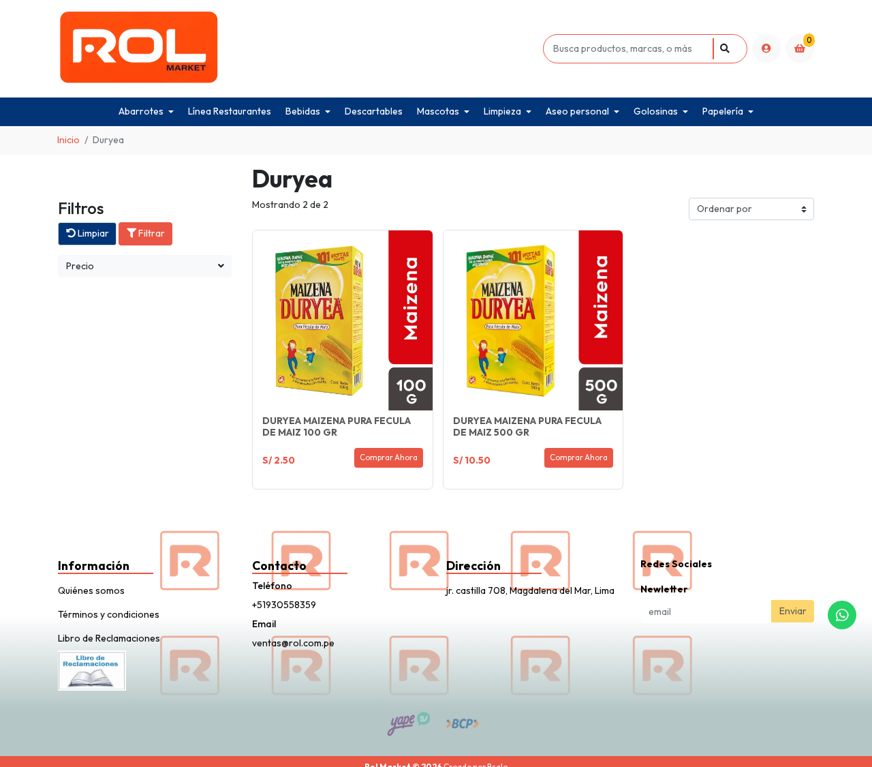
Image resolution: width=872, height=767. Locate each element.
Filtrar (150, 233)
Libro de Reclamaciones (109, 638)
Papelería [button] (722, 111)
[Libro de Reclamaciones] (92, 669)
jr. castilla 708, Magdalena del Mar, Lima (530, 590)
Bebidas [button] (302, 111)
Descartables (374, 111)
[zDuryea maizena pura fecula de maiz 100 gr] (343, 320)
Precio (80, 266)
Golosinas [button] (656, 111)
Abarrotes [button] (141, 111)
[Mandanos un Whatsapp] (842, 615)
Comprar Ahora (389, 457)
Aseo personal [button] (577, 111)
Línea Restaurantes (229, 111)
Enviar (793, 611)
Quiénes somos (91, 590)
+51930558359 (284, 605)
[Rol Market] (298, 49)
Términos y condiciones (108, 614)
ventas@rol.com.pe (293, 643)
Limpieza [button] (502, 111)
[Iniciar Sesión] (766, 48)
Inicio (68, 140)
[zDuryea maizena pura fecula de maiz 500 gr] (533, 320)
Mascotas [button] (438, 111)
